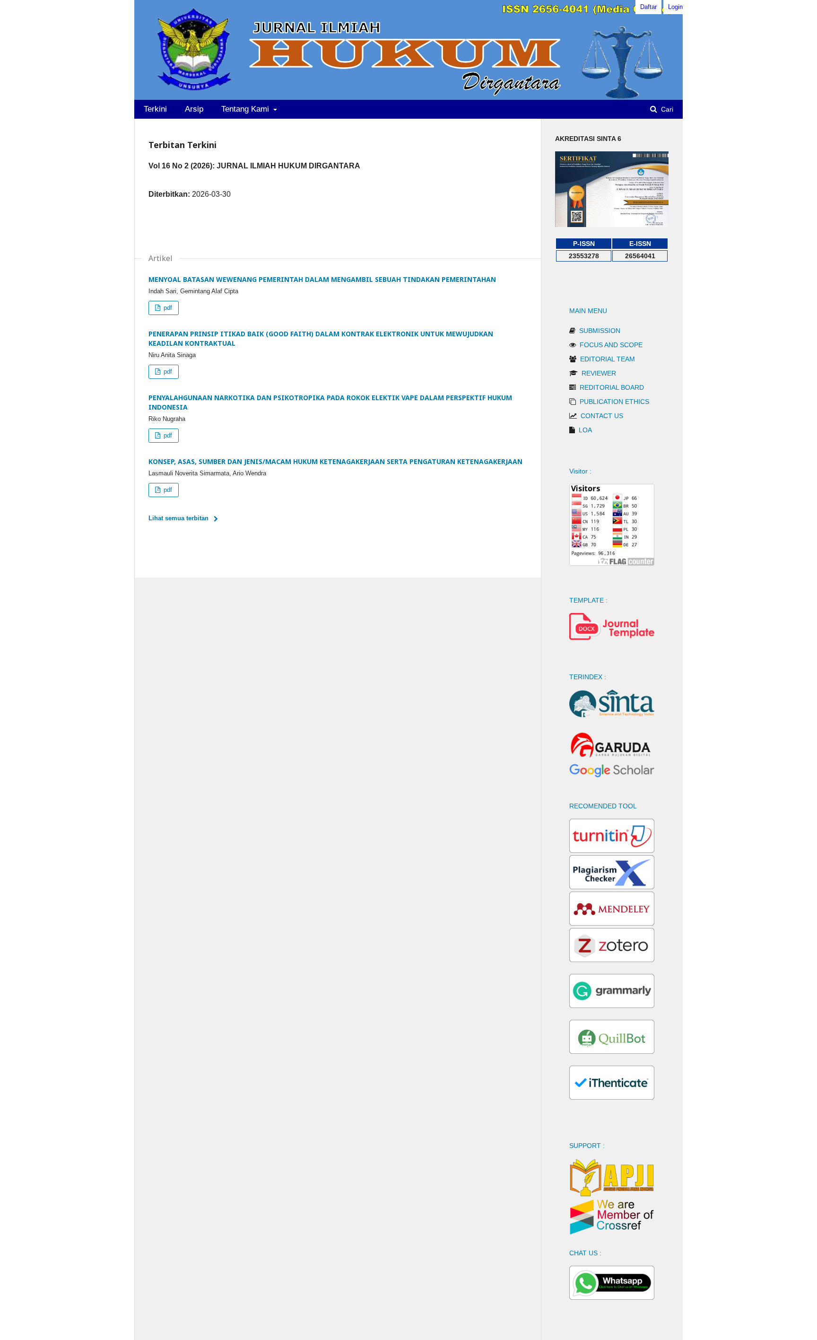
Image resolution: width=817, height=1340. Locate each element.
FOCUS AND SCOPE (611, 345)
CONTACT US (602, 416)
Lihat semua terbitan (178, 518)
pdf (167, 307)
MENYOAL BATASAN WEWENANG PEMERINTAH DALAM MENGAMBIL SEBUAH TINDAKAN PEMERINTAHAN (322, 279)
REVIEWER (599, 373)
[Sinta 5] (612, 224)
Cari (666, 109)
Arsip (194, 109)
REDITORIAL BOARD (612, 387)
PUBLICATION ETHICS (614, 401)
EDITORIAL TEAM (607, 359)
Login (675, 6)
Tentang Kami (246, 109)
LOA (585, 430)
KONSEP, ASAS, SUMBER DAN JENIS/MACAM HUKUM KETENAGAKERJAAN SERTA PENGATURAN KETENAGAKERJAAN (335, 461)
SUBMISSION (599, 330)
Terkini (155, 109)
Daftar (648, 6)
